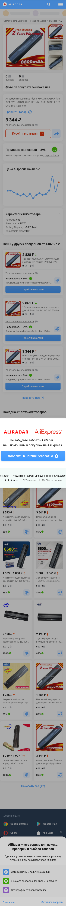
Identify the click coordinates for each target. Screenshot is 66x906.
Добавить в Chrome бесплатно (30, 456)
